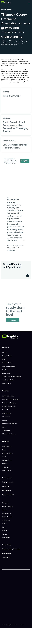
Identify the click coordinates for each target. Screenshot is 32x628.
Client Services (6, 513)
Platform (4, 352)
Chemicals (5, 410)
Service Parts (6, 430)
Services (4, 510)
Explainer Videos (7, 460)
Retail (4, 427)
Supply (4, 369)
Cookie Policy (6, 545)
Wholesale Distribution (8, 434)
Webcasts (5, 463)
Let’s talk (13, 320)
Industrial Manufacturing (9, 406)
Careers (4, 534)
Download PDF (24, 160)
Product (4, 359)
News (4, 527)
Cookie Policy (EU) (8, 494)
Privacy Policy (6, 553)
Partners (4, 524)
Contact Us (5, 486)
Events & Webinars (7, 506)
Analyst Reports (7, 446)
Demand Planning (7, 363)
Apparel (4, 420)
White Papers (6, 467)
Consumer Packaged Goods (10, 399)
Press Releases (6, 470)
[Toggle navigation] (29, 3)
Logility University (8, 482)
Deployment (6, 373)
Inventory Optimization (9, 366)
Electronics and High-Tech (9, 423)
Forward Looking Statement (11, 549)
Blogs (3, 450)
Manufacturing (6, 383)
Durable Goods (6, 413)
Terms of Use (6, 557)
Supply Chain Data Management (11, 376)
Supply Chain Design (8, 380)
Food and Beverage (8, 396)
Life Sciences (6, 416)
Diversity (4, 530)
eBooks (4, 457)
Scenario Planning (7, 356)
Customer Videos (7, 453)
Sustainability (6, 520)
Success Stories (7, 478)
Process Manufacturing (8, 403)
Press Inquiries (6, 490)
